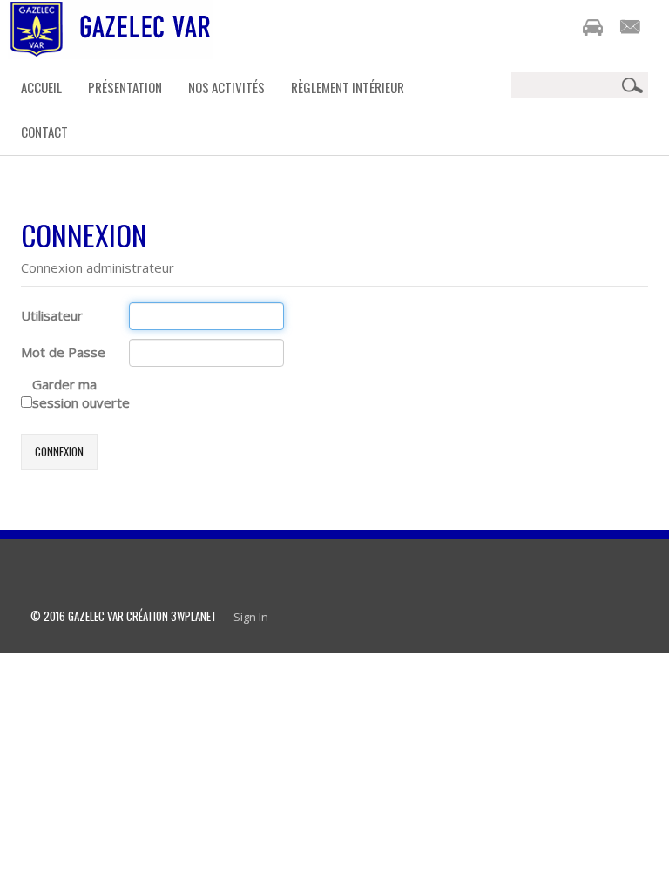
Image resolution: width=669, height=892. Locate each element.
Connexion (59, 451)
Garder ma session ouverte (81, 393)
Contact (44, 131)
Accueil (41, 87)
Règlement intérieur (347, 87)
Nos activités (226, 87)
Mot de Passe (63, 352)
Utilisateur (52, 315)
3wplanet (194, 616)
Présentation (125, 87)
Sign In (250, 617)
